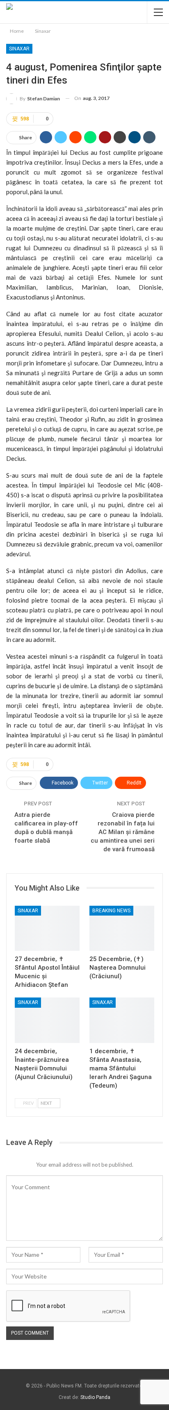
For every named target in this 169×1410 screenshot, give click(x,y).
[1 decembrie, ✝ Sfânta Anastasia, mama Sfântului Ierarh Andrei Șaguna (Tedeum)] (121, 1020)
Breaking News (111, 911)
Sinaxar (19, 49)
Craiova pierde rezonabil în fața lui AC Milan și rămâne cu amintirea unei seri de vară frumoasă (123, 832)
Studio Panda (95, 1397)
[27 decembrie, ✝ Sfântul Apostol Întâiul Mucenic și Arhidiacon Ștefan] (47, 928)
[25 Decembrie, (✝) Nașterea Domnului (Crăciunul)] (121, 928)
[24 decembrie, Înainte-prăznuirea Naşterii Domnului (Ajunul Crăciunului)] (47, 1020)
